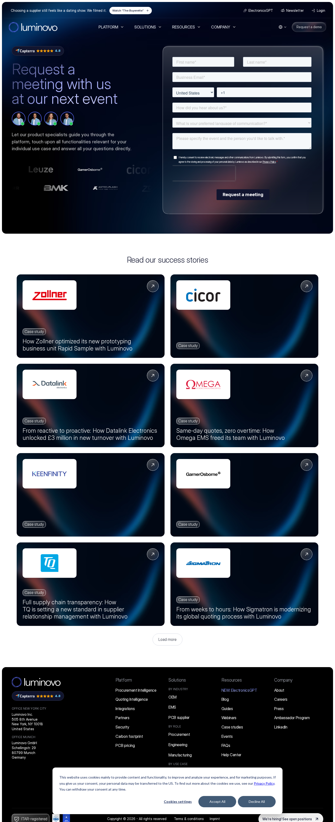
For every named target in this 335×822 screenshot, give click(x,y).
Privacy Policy (264, 783)
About (279, 690)
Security (122, 727)
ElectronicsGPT (239, 690)
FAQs (225, 745)
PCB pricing (125, 745)
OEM (172, 697)
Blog (225, 699)
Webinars (228, 717)
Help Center (231, 754)
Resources (231, 680)
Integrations (125, 708)
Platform (124, 680)
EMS (172, 707)
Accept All (217, 801)
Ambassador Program (291, 717)
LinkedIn (280, 727)
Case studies (232, 727)
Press (278, 708)
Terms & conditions (189, 819)
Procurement (179, 734)
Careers (280, 699)
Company (283, 680)
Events (227, 736)
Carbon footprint (129, 736)
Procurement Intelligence (136, 690)
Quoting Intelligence (132, 699)
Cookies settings (178, 801)
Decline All (257, 801)
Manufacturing (180, 755)
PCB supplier (179, 717)
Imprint (215, 819)
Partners (122, 717)
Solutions (177, 680)
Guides (227, 708)
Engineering (177, 744)
